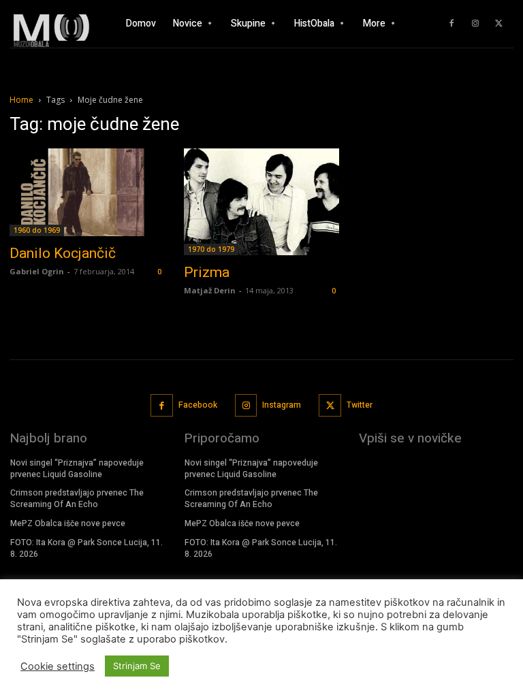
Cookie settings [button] (57, 666)
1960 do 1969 (37, 230)
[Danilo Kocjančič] (87, 192)
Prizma (206, 272)
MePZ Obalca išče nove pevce (67, 523)
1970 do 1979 (211, 249)
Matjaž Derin (210, 290)
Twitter (360, 405)
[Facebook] (451, 24)
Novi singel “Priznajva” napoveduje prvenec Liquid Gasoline (77, 469)
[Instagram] (475, 24)
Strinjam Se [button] (137, 665)
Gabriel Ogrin (37, 271)
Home (21, 100)
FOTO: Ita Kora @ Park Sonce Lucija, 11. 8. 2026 (86, 548)
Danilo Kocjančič (63, 253)
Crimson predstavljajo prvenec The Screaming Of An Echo (77, 498)
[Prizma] (261, 201)
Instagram (281, 405)
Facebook (197, 405)
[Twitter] (499, 24)
